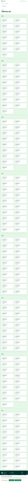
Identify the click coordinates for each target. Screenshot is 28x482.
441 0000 (12, 473)
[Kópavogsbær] (3, 1)
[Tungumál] (23, 1)
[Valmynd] (26, 1)
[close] (26, 475)
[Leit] (20, 1)
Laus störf (22, 473)
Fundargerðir (2, 3)
